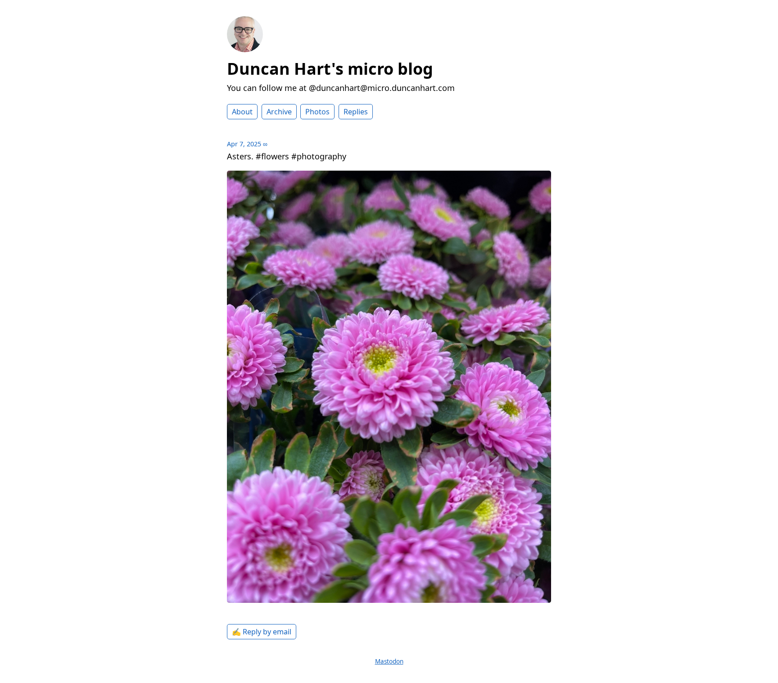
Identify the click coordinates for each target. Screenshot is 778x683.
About (242, 112)
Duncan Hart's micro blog (330, 69)
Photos (317, 112)
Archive (279, 112)
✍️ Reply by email (261, 632)
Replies (356, 112)
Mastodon (389, 661)
